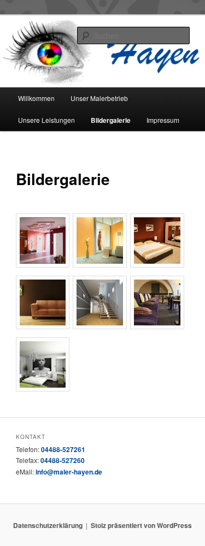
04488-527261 (63, 449)
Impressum (163, 119)
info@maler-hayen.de (69, 472)
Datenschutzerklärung (48, 525)
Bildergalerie (111, 120)
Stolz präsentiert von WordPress (141, 525)
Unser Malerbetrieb (99, 98)
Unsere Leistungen (46, 119)
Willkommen (36, 98)
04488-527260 (62, 460)
